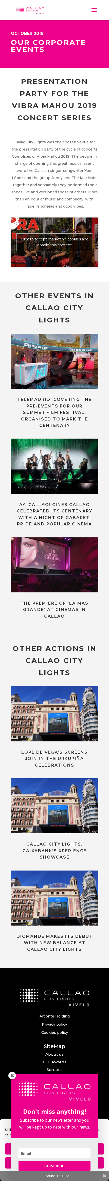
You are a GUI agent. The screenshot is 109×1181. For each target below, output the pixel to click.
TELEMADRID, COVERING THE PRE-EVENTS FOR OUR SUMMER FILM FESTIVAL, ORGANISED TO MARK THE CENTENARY (54, 412)
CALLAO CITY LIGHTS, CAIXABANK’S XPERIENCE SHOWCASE (55, 851)
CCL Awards (54, 1062)
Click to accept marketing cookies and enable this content (54, 242)
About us (54, 1054)
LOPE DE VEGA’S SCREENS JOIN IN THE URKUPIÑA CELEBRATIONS (54, 759)
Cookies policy (54, 1032)
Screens (55, 1069)
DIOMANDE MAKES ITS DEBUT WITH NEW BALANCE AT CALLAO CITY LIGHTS (54, 943)
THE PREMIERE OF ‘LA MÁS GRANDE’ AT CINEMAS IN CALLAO (54, 610)
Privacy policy (54, 1024)
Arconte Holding (55, 1016)
